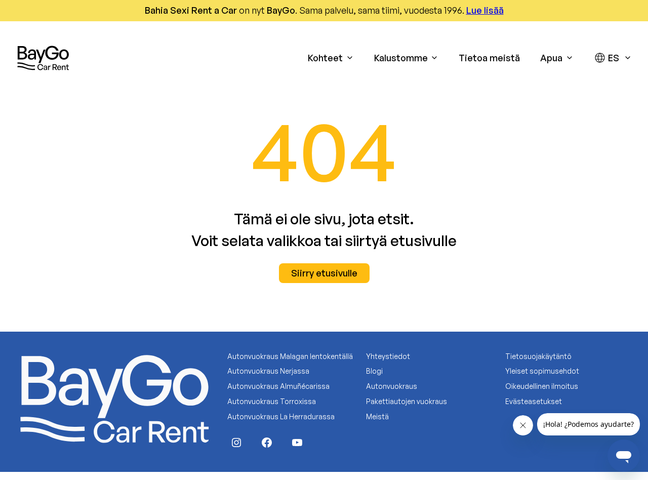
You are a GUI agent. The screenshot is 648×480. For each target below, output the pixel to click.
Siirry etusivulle (324, 272)
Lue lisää (485, 10)
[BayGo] (43, 57)
